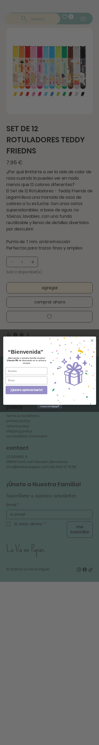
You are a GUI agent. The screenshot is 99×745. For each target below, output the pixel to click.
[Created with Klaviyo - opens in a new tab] (49, 406)
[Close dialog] (92, 340)
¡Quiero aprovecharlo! (26, 390)
